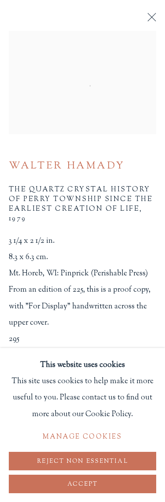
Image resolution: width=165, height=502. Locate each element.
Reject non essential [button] (82, 461)
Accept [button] (82, 484)
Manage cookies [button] (82, 437)
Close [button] (149, 19)
